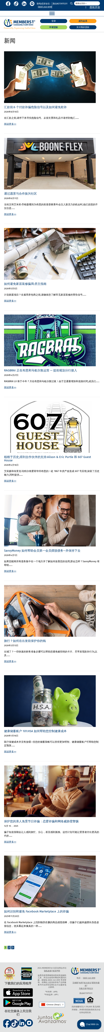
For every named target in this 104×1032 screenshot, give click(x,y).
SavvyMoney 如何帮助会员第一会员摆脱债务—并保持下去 (42, 550)
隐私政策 (48, 971)
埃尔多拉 (87, 983)
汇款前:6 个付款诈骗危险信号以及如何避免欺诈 (35, 107)
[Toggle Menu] (52, 13)
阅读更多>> (10, 124)
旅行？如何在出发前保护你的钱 (25, 641)
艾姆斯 (75, 983)
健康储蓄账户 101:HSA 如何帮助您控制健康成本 (35, 731)
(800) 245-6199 (45, 7)
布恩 (81, 983)
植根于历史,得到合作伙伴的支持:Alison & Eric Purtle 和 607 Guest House (47, 458)
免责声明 (56, 971)
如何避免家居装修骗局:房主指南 (25, 284)
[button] (52, 1004)
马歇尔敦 (83, 988)
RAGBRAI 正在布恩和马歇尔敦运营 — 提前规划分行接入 (40, 370)
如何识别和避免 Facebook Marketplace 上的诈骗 (36, 911)
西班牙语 (95, 7)
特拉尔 (90, 988)
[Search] (71, 3)
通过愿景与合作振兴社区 (20, 193)
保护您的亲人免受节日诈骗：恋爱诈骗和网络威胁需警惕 (41, 821)
